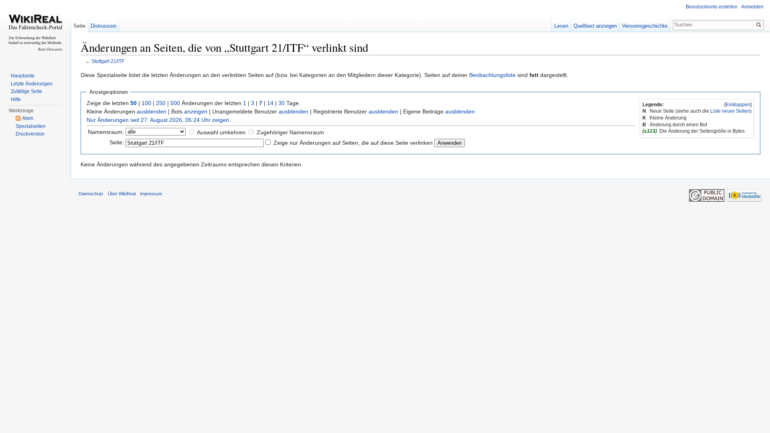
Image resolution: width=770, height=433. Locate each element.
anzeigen (195, 111)
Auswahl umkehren (221, 132)
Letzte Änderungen (32, 84)
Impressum (151, 193)
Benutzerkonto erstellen (712, 7)
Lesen (561, 26)
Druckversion (30, 134)
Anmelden (752, 7)
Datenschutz (91, 193)
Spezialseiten (30, 126)
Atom (27, 118)
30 (281, 103)
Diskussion (103, 26)
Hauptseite (22, 76)
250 (161, 103)
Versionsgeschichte (644, 26)
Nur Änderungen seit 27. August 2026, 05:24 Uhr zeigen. (159, 120)
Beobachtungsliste (492, 75)
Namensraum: (106, 132)
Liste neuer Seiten (730, 111)
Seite (79, 26)
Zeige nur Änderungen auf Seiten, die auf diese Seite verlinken (353, 143)
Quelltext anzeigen (595, 26)
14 (270, 103)
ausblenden (151, 111)
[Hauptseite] (35, 32)
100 (146, 103)
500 (175, 103)
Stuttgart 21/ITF (107, 61)
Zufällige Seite (26, 91)
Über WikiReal (122, 193)
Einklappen (737, 104)
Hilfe (16, 99)
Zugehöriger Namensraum (290, 132)
